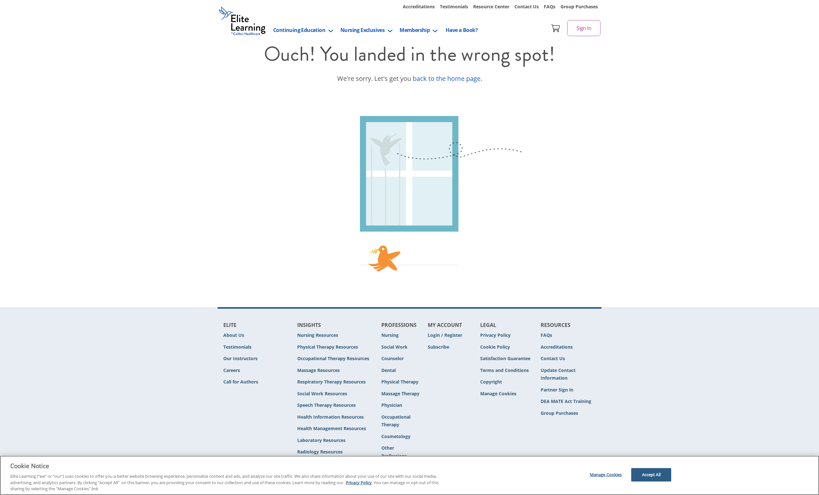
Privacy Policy (495, 335)
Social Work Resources (322, 394)
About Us (233, 335)
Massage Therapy (400, 394)
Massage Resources (318, 370)
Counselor (392, 358)
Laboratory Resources (321, 440)
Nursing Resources (317, 335)
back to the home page (447, 78)
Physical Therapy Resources (327, 347)
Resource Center (491, 7)
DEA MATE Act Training (566, 401)
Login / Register (445, 335)
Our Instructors (240, 358)
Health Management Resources (331, 428)
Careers (231, 370)
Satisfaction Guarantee (505, 358)
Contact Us (526, 7)
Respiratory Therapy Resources (331, 382)
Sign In (583, 28)
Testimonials (454, 7)
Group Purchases (579, 7)
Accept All (651, 474)
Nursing (390, 335)
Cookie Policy (495, 347)
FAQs (549, 7)
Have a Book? (462, 30)
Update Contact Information (558, 374)
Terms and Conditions (504, 370)
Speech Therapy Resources (326, 405)
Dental (388, 370)
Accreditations (419, 7)
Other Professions (394, 452)
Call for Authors (240, 382)
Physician (391, 405)
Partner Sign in (557, 390)
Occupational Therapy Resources (333, 358)
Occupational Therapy (395, 421)
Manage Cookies (498, 394)
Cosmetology (395, 436)
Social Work (394, 347)
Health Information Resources (330, 417)
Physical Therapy (399, 382)
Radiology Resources (320, 452)
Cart (555, 28)
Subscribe (438, 347)
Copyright (491, 382)
